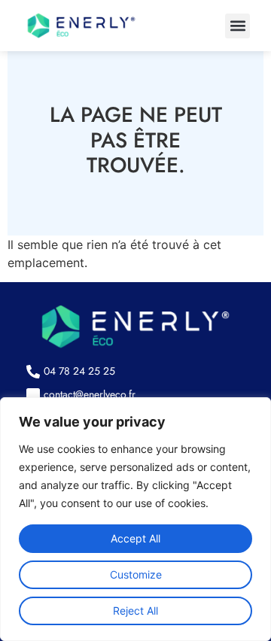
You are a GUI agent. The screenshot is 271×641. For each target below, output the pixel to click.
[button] (237, 26)
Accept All (135, 538)
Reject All (135, 610)
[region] (135, 519)
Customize (136, 574)
